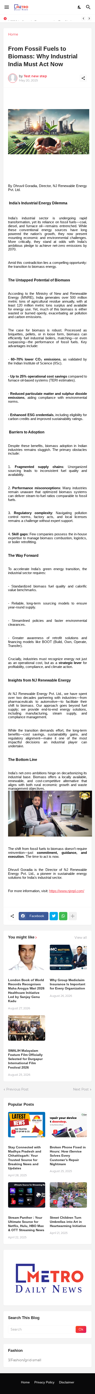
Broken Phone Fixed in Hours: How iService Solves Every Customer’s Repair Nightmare (68, 1155)
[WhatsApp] (63, 916)
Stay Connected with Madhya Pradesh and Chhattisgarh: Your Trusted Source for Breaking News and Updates (24, 1157)
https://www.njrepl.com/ (66, 891)
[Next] (89, 18)
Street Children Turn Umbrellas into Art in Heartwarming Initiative (68, 1222)
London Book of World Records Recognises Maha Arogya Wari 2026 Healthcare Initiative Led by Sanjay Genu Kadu (26, 990)
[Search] (89, 7)
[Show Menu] (6, 7)
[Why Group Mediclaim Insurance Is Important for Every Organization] (68, 957)
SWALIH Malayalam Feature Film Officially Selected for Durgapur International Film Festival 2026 (25, 1059)
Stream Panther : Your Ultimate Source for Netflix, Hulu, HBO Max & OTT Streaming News (26, 1224)
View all (80, 937)
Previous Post (17, 1089)
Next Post (81, 1089)
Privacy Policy (44, 1382)
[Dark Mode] (79, 7)
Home (13, 34)
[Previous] (83, 18)
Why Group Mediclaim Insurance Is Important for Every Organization (67, 984)
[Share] (83, 78)
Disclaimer (66, 1382)
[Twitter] (54, 916)
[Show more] (72, 916)
